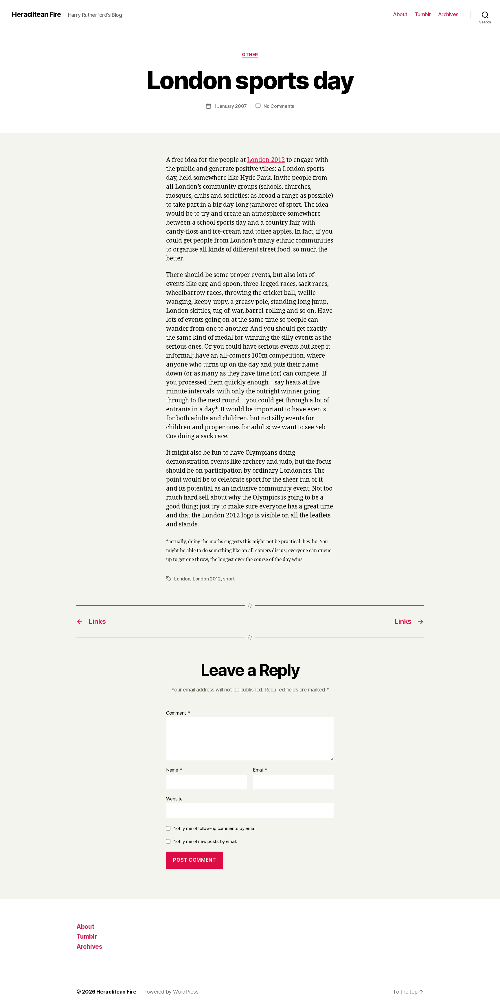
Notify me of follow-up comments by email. (215, 828)
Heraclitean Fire (36, 14)
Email (260, 770)
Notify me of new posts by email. (205, 841)
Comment (178, 713)
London (182, 579)
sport (229, 579)
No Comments (279, 106)
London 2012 (266, 160)
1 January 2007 (230, 106)
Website (174, 798)
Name (174, 770)
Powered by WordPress (170, 992)
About (400, 14)
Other (250, 54)
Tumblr (423, 14)
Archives (448, 14)
